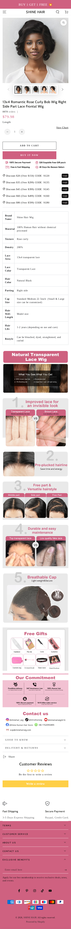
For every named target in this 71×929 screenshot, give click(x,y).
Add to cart (29, 145)
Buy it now (30, 155)
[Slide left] (8, 90)
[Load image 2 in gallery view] (27, 90)
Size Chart (62, 127)
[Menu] (4, 12)
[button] (57, 12)
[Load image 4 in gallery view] (44, 90)
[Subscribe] (66, 870)
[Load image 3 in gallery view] (35, 90)
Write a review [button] (35, 783)
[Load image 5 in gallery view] (53, 90)
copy (65, 175)
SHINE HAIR (30, 917)
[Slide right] (62, 90)
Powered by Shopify (35, 922)
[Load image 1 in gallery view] (18, 90)
